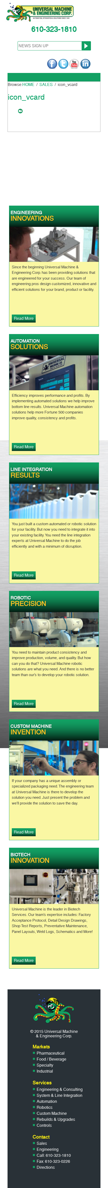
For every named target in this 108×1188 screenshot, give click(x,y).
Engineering (48, 1149)
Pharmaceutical (51, 1053)
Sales (42, 1143)
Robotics (44, 1107)
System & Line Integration (59, 1095)
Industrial (45, 1071)
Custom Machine (52, 1113)
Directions (46, 1167)
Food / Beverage (51, 1059)
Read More (24, 318)
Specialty (45, 1065)
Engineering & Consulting (60, 1089)
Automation (47, 1101)
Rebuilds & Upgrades (56, 1119)
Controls (44, 1125)
